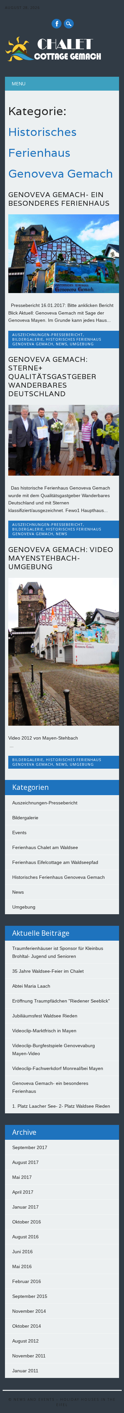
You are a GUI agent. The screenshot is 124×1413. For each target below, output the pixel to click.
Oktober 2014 (26, 1326)
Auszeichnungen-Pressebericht (47, 334)
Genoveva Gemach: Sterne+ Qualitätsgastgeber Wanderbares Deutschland (52, 376)
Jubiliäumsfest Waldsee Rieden (44, 1015)
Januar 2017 (25, 1207)
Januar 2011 (25, 1370)
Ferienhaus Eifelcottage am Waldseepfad (55, 862)
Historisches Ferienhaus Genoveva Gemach (58, 877)
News (61, 343)
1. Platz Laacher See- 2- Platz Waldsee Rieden (61, 1106)
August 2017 (25, 1162)
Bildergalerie (27, 339)
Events (19, 832)
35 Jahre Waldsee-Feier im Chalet (48, 971)
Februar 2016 (26, 1281)
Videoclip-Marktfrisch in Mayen (44, 1030)
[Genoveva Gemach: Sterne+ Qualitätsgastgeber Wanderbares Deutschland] (63, 474)
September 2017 (29, 1147)
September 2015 (29, 1296)
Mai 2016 (22, 1266)
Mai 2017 (22, 1177)
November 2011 (29, 1355)
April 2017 (22, 1192)
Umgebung (82, 343)
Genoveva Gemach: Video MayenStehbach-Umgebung (60, 558)
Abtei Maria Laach (31, 986)
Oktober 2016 (26, 1221)
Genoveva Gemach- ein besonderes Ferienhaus (59, 199)
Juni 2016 (22, 1251)
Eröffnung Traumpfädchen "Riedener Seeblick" (61, 1001)
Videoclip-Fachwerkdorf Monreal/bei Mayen (57, 1068)
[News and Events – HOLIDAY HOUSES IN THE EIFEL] (54, 60)
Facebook (57, 23)
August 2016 (25, 1236)
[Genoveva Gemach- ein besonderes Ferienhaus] (63, 291)
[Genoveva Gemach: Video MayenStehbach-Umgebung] (63, 724)
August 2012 (25, 1341)
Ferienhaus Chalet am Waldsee (45, 847)
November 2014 (29, 1311)
